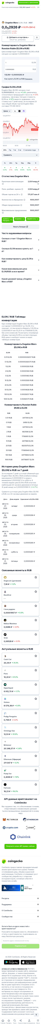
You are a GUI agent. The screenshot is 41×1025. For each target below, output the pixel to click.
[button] (20, 226)
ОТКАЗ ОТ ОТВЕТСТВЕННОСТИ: (14, 969)
